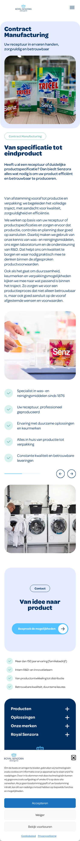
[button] (73, 757)
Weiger (40, 815)
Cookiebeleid (28, 835)
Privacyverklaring (47, 835)
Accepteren (40, 803)
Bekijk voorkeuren (40, 826)
